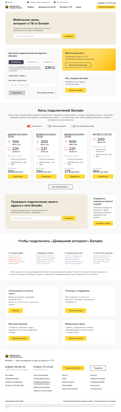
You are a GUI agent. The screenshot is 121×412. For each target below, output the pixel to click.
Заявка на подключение (42, 387)
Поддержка (98, 368)
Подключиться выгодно (78, 65)
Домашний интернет (47, 7)
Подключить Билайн (106, 7)
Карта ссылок (95, 385)
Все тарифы (9, 375)
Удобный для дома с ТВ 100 (18, 135)
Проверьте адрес (14, 262)
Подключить (17, 93)
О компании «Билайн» (97, 382)
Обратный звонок (15, 260)
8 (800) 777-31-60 (107, 3)
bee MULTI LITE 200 (102, 134)
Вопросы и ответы (68, 382)
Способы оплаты (96, 389)
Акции (78, 7)
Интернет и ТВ (66, 7)
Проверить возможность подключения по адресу (42, 383)
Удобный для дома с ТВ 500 (74, 135)
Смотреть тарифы (76, 90)
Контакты (93, 375)
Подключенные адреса (41, 378)
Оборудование (67, 385)
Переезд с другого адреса (43, 391)
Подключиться (14, 258)
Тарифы (30, 7)
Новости (65, 375)
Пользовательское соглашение (105, 401)
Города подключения (41, 375)
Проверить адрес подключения (39, 2)
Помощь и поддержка (97, 378)
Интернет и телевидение (13, 382)
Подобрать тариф (103, 223)
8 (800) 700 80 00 (15, 367)
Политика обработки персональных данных (78, 401)
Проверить (69, 218)
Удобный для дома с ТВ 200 (46, 135)
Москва (10, 2)
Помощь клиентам (62, 2)
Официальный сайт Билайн (14, 401)
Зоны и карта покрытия (70, 389)
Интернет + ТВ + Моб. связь (14, 385)
